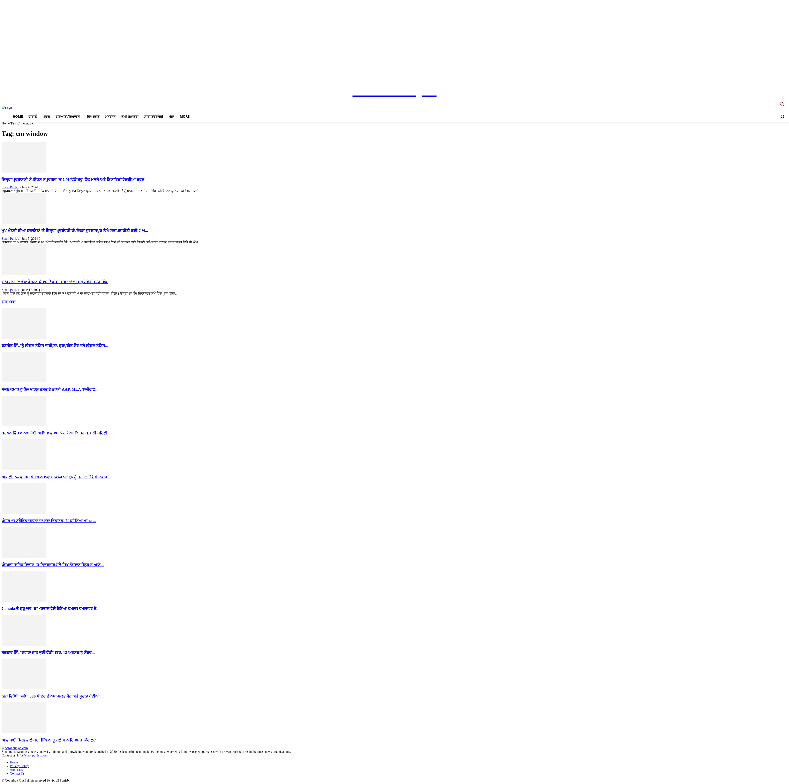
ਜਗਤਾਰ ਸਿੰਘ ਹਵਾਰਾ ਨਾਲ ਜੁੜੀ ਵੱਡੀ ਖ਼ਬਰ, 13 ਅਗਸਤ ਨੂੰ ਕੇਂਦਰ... (48, 652)
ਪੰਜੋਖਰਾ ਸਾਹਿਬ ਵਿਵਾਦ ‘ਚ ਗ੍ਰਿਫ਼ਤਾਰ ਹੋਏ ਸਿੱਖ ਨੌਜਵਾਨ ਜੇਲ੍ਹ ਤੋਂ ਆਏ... (53, 565)
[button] (782, 116)
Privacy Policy (19, 766)
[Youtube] (773, 101)
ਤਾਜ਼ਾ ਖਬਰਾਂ (9, 301)
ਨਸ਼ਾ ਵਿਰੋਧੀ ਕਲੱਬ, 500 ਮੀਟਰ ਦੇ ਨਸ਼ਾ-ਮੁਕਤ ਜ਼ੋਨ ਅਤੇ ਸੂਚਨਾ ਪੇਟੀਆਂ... (52, 696)
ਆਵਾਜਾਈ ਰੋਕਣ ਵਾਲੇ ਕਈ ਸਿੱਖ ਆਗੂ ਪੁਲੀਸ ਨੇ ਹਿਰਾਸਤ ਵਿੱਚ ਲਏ (49, 740)
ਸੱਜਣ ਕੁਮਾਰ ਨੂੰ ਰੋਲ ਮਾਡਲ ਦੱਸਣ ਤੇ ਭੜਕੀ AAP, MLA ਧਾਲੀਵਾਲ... (50, 389)
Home (6, 123)
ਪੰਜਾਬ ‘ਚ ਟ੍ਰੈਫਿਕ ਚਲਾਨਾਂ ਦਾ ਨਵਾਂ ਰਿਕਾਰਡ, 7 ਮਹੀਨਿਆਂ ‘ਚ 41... (49, 521)
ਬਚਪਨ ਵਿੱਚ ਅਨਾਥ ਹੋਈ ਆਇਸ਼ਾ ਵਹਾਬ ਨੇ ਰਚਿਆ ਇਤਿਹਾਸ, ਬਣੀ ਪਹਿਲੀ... (56, 433)
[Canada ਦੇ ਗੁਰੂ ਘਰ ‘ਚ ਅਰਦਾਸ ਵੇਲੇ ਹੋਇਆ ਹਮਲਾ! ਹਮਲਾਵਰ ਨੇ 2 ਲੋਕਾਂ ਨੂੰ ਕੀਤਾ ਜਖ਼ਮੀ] (24, 600)
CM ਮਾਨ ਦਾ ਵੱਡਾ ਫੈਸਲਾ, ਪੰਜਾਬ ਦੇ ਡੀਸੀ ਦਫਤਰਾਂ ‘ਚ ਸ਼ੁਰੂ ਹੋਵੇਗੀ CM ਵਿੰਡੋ (55, 282)
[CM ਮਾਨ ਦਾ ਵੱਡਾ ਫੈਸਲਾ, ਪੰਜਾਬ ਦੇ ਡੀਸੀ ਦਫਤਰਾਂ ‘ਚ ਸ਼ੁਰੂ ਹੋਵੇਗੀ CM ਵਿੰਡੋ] (24, 274)
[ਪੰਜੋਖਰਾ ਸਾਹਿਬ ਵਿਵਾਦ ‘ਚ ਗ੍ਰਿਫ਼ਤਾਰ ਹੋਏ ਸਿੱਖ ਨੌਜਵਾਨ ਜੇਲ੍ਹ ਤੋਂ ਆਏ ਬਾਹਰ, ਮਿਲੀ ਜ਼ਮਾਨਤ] (24, 556)
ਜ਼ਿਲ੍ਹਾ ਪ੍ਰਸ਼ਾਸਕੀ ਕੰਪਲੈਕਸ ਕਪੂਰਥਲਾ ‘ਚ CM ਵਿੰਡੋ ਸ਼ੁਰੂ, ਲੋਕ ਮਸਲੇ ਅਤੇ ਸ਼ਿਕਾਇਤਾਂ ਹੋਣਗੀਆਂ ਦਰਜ (73, 179)
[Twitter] (768, 101)
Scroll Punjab (10, 187)
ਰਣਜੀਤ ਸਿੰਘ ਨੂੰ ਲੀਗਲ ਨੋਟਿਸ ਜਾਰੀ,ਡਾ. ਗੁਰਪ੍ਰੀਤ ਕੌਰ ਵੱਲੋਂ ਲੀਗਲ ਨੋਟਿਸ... (55, 345)
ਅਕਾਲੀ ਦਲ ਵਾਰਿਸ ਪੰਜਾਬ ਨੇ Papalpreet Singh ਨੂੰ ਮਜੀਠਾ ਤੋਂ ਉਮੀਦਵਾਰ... (56, 477)
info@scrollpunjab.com (32, 755)
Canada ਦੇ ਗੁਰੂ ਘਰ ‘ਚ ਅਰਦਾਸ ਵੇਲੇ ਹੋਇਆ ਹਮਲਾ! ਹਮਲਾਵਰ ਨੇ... (50, 608)
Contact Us (17, 773)
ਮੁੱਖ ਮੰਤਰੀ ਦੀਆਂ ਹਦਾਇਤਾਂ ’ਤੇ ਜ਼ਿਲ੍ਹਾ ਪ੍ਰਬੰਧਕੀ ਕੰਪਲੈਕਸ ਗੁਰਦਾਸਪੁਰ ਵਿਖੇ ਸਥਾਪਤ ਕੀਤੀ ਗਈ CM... (75, 230)
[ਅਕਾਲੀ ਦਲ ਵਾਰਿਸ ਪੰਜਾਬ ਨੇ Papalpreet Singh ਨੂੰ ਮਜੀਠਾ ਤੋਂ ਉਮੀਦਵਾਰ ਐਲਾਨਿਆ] (24, 469)
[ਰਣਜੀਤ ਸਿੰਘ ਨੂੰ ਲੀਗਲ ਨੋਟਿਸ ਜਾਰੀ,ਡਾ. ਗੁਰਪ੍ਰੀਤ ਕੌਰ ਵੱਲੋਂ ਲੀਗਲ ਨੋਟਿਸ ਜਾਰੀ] (24, 337)
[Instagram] (762, 101)
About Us (16, 769)
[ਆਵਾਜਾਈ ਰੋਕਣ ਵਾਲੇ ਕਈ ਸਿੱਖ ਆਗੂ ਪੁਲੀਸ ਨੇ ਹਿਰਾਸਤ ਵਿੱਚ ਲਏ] (24, 732)
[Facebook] (756, 101)
